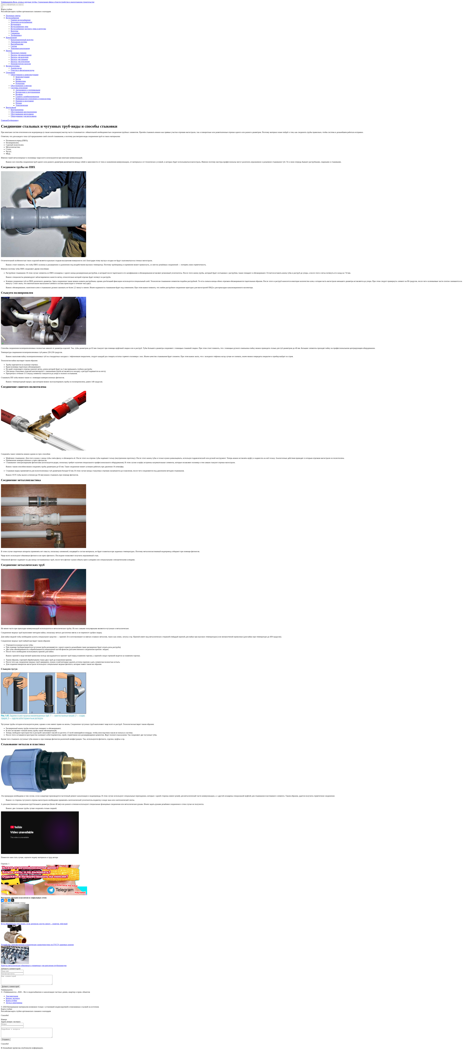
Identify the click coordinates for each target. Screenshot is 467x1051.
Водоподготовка (13, 66)
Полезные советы (13, 16)
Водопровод (16, 24)
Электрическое (22, 105)
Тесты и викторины (14, 1003)
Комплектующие (23, 77)
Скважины (15, 33)
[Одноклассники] (5, 900)
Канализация (11, 37)
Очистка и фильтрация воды (22, 70)
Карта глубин (11, 1000)
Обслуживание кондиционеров (24, 112)
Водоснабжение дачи (19, 27)
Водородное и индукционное (28, 92)
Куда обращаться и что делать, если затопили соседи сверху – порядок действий (34, 924)
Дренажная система (19, 42)
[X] (12, 900)
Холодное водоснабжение (21, 22)
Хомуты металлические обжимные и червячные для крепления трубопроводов (34, 965)
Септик (14, 46)
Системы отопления (19, 88)
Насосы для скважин (19, 59)
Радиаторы (20, 83)
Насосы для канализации (21, 55)
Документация (12, 996)
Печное (19, 103)
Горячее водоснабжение (21, 20)
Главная (4, 120)
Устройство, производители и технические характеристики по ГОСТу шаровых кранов (37, 945)
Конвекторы (21, 81)
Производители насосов (21, 64)
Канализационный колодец (22, 40)
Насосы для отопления (20, 62)
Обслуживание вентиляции (22, 114)
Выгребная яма (17, 44)
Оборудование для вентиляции (23, 116)
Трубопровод (16, 35)
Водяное (19, 94)
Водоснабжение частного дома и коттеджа (28, 29)
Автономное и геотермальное (28, 90)
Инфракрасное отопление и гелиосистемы (33, 99)
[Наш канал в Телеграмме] (44, 895)
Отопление (10, 72)
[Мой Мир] (9, 900)
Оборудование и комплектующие (24, 75)
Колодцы (14, 31)
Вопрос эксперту (13, 998)
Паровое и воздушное (25, 101)
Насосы (9, 51)
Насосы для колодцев (19, 57)
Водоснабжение (12, 18)
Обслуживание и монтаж (21, 86)
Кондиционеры (17, 110)
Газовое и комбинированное (27, 97)
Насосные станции (18, 53)
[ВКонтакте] (2, 900)
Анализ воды (16, 68)
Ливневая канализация (20, 48)
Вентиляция (11, 107)
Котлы (18, 79)
